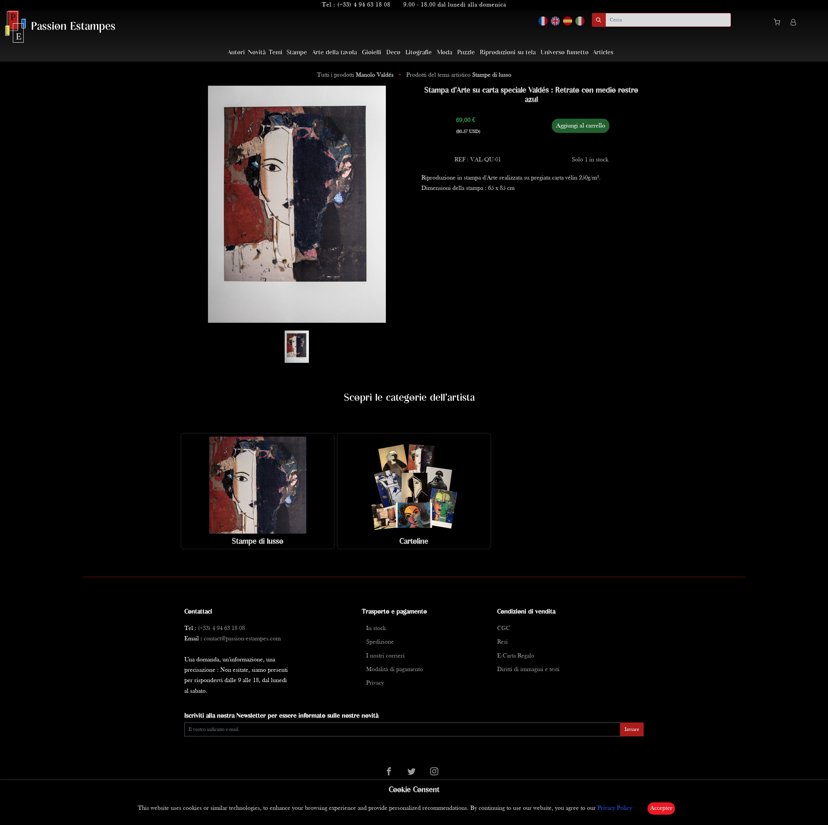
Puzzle (466, 52)
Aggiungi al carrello (580, 126)
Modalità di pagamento (394, 670)
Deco (393, 52)
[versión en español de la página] (567, 21)
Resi (502, 642)
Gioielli (371, 52)
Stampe (297, 52)
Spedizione (380, 642)
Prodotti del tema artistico (458, 75)
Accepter (661, 808)
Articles (603, 52)
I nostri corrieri (385, 656)
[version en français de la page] (543, 21)
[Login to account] (793, 23)
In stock (376, 628)
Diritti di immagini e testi (528, 670)
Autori (236, 52)
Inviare (632, 729)
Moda (444, 52)
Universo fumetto (565, 52)
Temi (275, 52)
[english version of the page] (555, 21)
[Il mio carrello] (779, 23)
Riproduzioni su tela (508, 52)
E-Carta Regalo (515, 656)
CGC (503, 628)
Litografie (419, 52)
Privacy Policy (614, 808)
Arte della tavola (334, 52)
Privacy (375, 683)
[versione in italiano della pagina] (579, 21)
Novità (257, 52)
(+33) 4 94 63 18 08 (363, 5)
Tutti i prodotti (355, 75)
